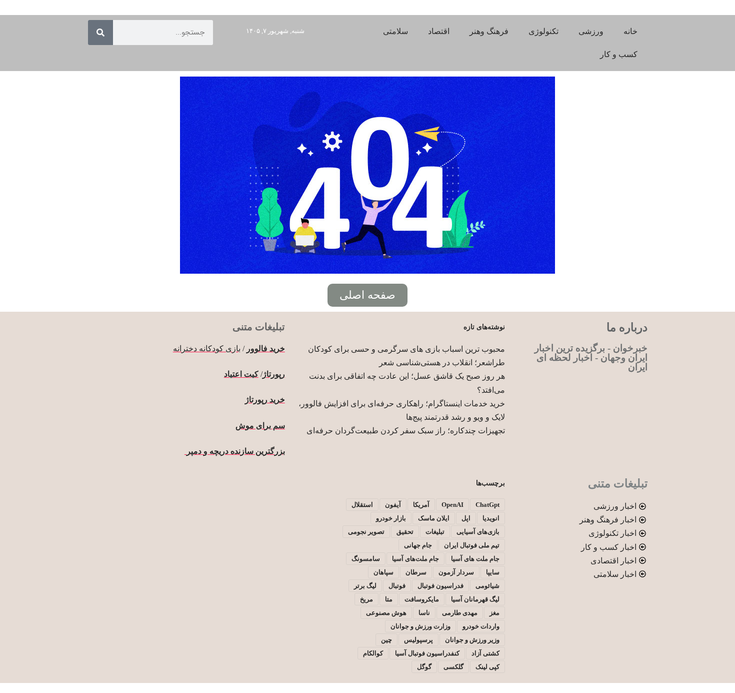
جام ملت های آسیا (475, 558)
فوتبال (397, 585)
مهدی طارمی (460, 612)
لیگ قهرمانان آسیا (475, 599)
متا (388, 599)
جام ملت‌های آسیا (415, 558)
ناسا (424, 612)
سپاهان (384, 572)
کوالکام (373, 653)
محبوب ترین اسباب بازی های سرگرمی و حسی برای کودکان (406, 349)
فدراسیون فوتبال (441, 585)
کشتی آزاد (486, 653)
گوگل (424, 666)
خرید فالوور (265, 348)
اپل (466, 518)
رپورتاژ (273, 374)
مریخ (366, 599)
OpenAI (453, 504)
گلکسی (454, 666)
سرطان (416, 572)
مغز (495, 612)
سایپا (493, 572)
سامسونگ (366, 558)
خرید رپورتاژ (265, 399)
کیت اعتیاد (241, 374)
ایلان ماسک (434, 518)
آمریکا (421, 504)
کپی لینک (488, 666)
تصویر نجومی (366, 531)
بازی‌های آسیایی (478, 531)
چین (386, 639)
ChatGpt (488, 504)
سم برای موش (260, 425)
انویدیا (491, 518)
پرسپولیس (418, 639)
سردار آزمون (456, 572)
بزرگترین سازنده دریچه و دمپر (234, 451)
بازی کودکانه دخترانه (206, 348)
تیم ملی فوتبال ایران (472, 545)
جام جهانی (418, 545)
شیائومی (488, 585)
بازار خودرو (391, 518)
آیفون (393, 504)
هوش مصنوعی (386, 612)
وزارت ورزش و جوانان (420, 626)
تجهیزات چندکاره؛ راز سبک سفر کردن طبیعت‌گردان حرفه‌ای (405, 430)
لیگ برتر (365, 585)
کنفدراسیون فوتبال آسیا (427, 653)
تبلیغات (435, 531)
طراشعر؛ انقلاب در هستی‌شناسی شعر (442, 362)
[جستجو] (100, 32)
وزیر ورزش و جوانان (472, 639)
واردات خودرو (481, 626)
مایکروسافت (421, 599)
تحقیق (405, 531)
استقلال (362, 504)
